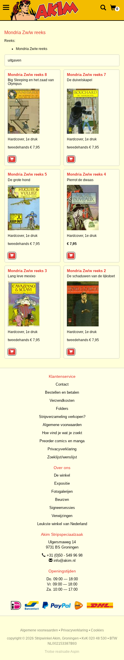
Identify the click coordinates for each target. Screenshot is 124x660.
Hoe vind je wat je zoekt (62, 433)
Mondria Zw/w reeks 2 (86, 271)
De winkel (62, 475)
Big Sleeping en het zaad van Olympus (31, 82)
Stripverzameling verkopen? (62, 416)
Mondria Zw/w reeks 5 (27, 174)
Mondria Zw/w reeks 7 (86, 74)
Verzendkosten (62, 400)
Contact (62, 384)
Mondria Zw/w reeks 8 (27, 74)
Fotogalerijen (62, 491)
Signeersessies (62, 507)
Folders (62, 408)
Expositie (62, 483)
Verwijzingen (62, 516)
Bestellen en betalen (62, 392)
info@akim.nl (65, 560)
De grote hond (19, 180)
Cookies (97, 630)
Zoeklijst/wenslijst (62, 457)
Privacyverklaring (62, 449)
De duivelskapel (79, 80)
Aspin (74, 652)
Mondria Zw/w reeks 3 (27, 271)
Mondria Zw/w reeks (31, 49)
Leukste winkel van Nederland (62, 524)
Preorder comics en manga (62, 441)
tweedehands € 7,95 (24, 147)
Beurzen (62, 499)
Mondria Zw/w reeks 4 (86, 174)
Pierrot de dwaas (80, 180)
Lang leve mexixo (21, 276)
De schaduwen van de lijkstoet (91, 276)
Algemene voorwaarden (62, 425)
